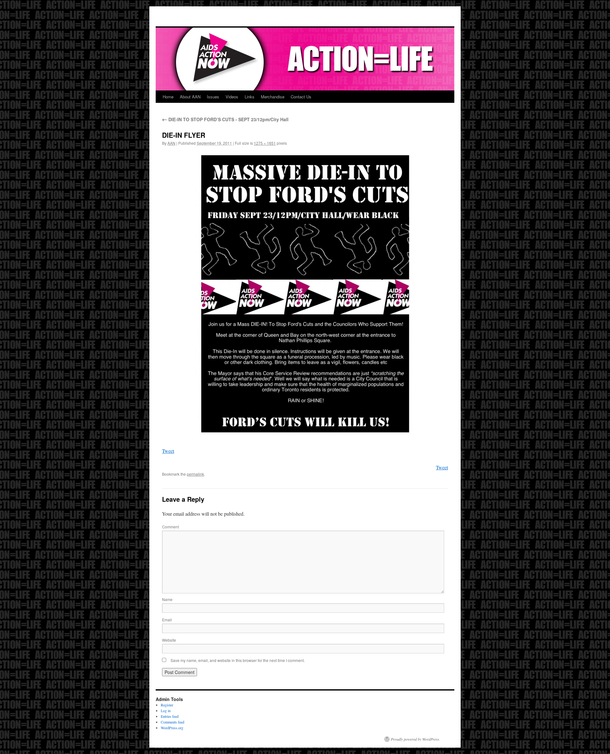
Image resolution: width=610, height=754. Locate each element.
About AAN (190, 97)
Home (168, 97)
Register (167, 704)
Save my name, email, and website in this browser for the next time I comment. (238, 660)
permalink (195, 474)
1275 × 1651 (265, 143)
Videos (232, 97)
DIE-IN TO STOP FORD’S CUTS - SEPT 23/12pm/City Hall (225, 119)
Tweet (168, 450)
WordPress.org (172, 727)
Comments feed (172, 721)
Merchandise (272, 97)
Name (167, 599)
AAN (171, 143)
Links (249, 97)
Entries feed (170, 716)
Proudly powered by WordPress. (415, 739)
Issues (213, 97)
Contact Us (301, 97)
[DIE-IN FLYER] (305, 294)
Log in (166, 710)
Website (169, 640)
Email (167, 619)
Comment (170, 526)
